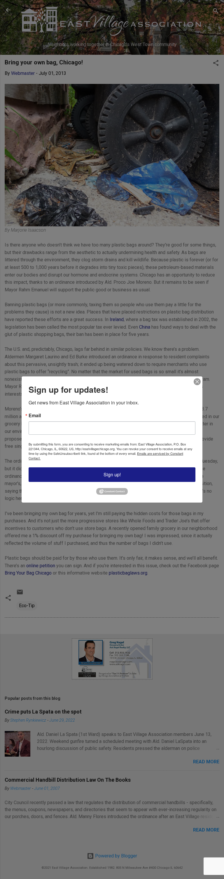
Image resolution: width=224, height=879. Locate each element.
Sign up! (112, 474)
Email (35, 415)
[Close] (197, 381)
